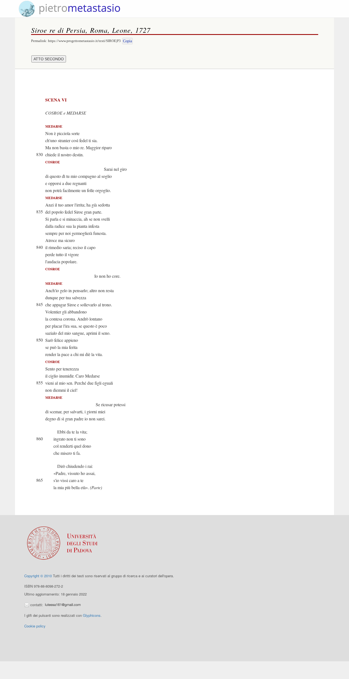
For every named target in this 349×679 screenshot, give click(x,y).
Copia (127, 41)
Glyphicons (92, 615)
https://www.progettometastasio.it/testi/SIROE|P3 (84, 41)
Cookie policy (35, 626)
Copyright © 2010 (38, 575)
